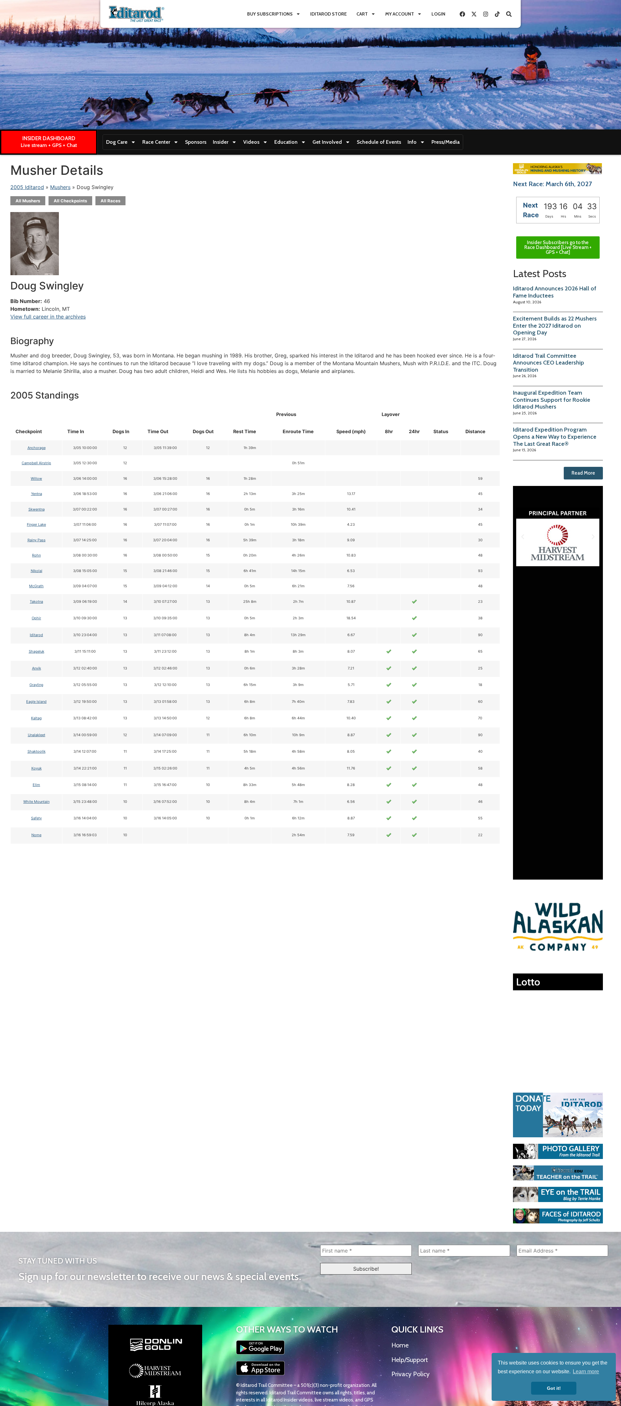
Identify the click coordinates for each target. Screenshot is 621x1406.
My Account (399, 14)
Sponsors (195, 142)
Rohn (36, 555)
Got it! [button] (554, 1388)
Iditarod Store (328, 14)
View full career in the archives (48, 316)
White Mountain (36, 801)
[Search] (508, 13)
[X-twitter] (473, 13)
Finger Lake (36, 524)
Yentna (36, 493)
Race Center (156, 142)
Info (412, 142)
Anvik (36, 668)
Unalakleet (36, 735)
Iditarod (36, 635)
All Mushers (28, 200)
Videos (251, 142)
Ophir (36, 618)
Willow (36, 478)
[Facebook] (462, 13)
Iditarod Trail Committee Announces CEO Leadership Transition (548, 362)
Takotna (36, 601)
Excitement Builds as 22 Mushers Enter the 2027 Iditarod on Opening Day (555, 325)
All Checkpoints (70, 200)
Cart (362, 14)
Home (400, 1345)
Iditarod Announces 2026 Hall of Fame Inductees (554, 292)
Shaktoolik (36, 751)
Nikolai (36, 570)
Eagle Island (36, 701)
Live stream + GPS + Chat (49, 145)
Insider (220, 142)
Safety (36, 818)
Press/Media (445, 142)
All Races (110, 200)
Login (438, 14)
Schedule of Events (379, 142)
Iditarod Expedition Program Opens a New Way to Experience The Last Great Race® (554, 436)
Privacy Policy (410, 1374)
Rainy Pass (36, 540)
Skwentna (36, 509)
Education (286, 142)
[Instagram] (485, 13)
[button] (522, 537)
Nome (36, 835)
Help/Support (409, 1360)
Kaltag (36, 718)
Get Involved (327, 142)
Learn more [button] (586, 1371)
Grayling (36, 684)
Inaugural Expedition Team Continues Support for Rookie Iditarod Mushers (551, 399)
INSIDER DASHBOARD (48, 138)
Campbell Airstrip (36, 463)
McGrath (36, 586)
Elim (36, 784)
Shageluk (36, 651)
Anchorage (36, 447)
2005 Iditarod (27, 187)
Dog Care (116, 142)
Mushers (60, 187)
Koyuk (36, 768)
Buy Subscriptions (270, 14)
